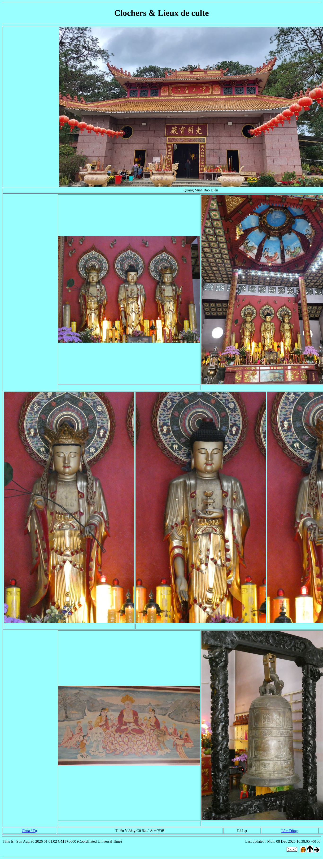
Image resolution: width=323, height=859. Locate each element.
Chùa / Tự (29, 831)
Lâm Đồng (289, 831)
